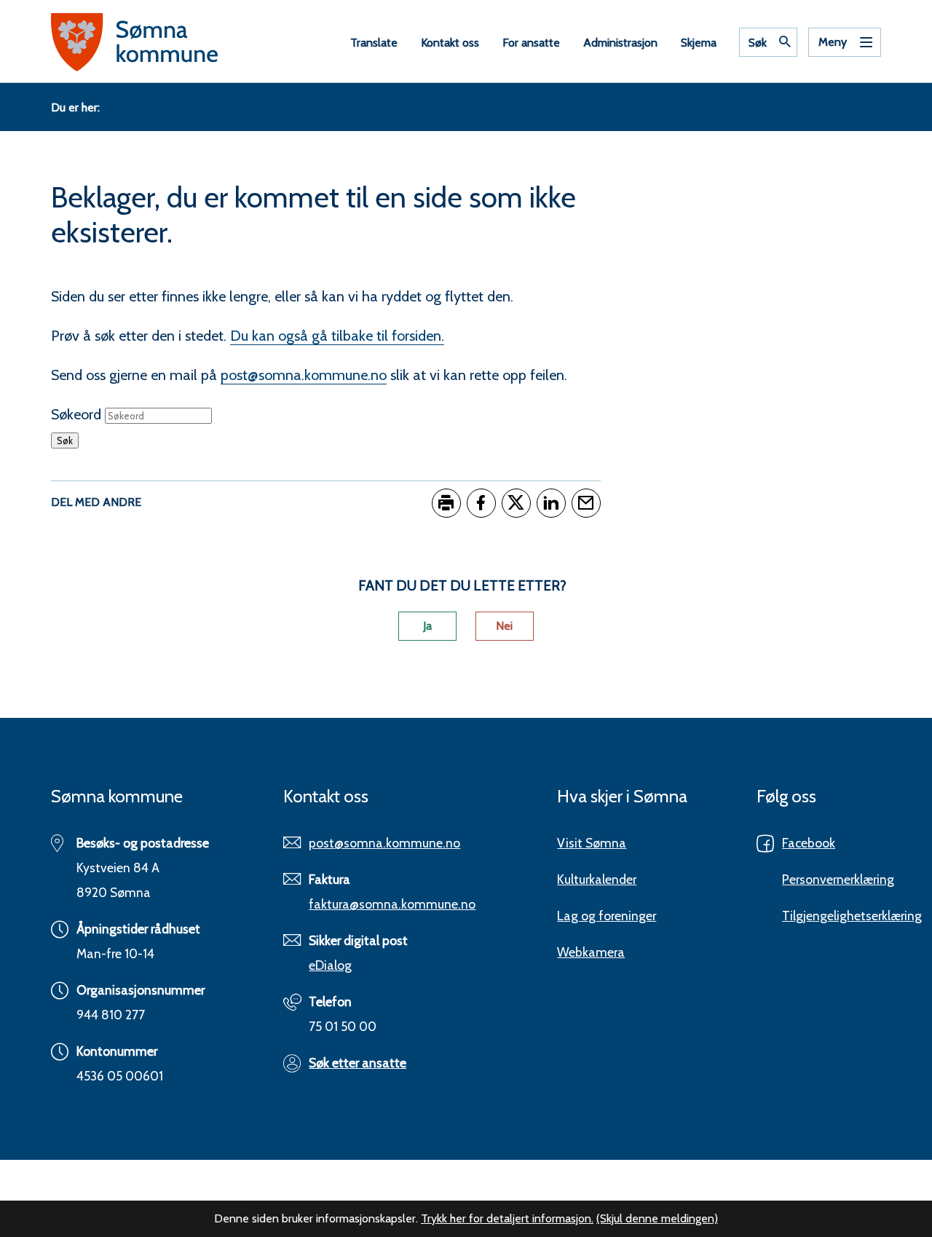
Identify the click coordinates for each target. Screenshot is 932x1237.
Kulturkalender (596, 879)
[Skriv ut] (446, 503)
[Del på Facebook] (481, 503)
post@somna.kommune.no (304, 375)
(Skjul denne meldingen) (657, 1218)
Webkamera (591, 952)
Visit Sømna (591, 842)
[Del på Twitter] (516, 503)
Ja (427, 626)
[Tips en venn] (586, 503)
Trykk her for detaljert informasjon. (507, 1218)
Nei (504, 626)
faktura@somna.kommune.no (392, 904)
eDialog (330, 965)
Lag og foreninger (606, 915)
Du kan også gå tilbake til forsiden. (337, 335)
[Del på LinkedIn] (551, 503)
